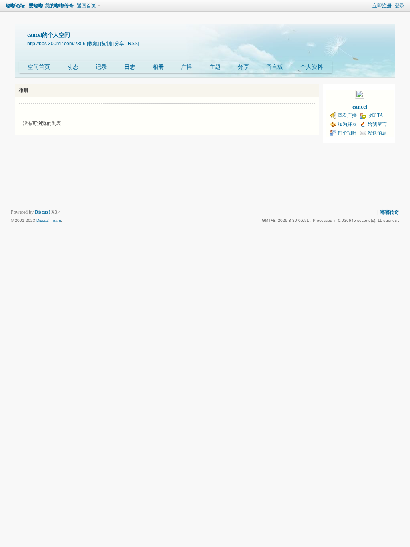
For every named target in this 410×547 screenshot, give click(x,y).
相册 (158, 67)
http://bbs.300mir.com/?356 (56, 43)
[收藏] (93, 43)
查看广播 (347, 115)
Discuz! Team (48, 220)
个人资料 (311, 67)
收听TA (375, 115)
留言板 (274, 67)
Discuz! (42, 212)
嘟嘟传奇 (389, 212)
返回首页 (86, 5)
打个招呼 (347, 133)
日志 (129, 67)
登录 (399, 5)
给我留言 (377, 124)
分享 (243, 67)
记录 (101, 67)
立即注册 (382, 5)
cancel (359, 107)
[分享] (119, 43)
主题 (215, 67)
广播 (186, 67)
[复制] (106, 43)
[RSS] (133, 43)
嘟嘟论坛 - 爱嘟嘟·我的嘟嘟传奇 (40, 5)
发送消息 (377, 133)
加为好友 (347, 124)
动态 (72, 67)
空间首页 (39, 67)
